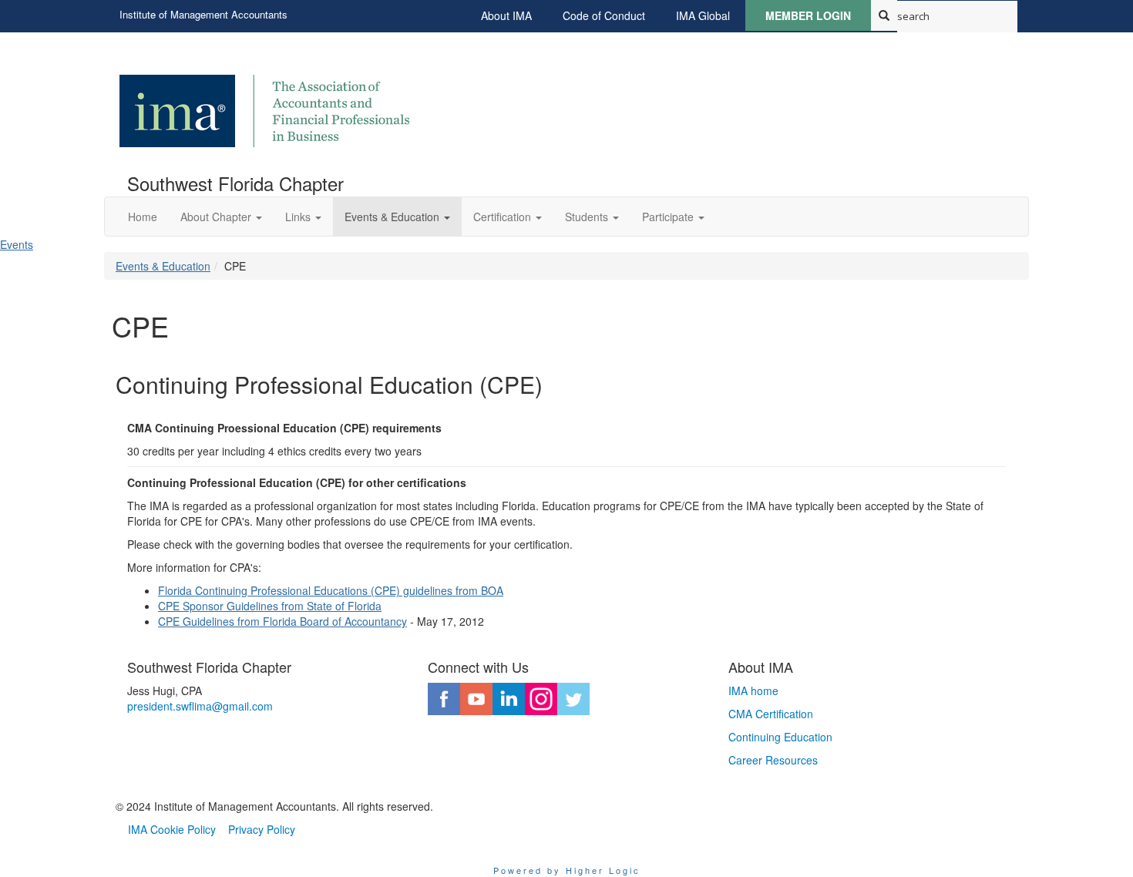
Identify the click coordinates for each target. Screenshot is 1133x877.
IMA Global (703, 15)
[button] (221, 216)
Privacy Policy (261, 829)
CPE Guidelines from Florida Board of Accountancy (282, 621)
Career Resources (773, 760)
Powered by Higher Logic (566, 870)
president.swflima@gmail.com (200, 706)
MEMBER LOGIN (808, 15)
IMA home (753, 690)
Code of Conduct (604, 15)
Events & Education (163, 266)
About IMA (506, 15)
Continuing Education (780, 736)
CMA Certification (770, 713)
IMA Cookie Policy (172, 829)
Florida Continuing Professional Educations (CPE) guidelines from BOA (330, 590)
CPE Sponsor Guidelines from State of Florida (270, 605)
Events (16, 244)
